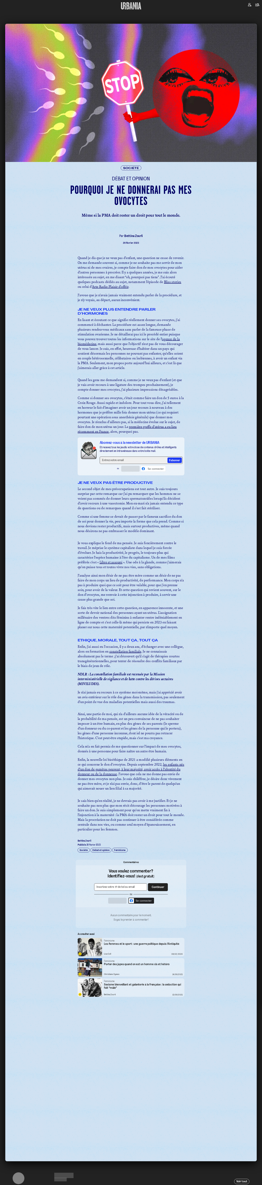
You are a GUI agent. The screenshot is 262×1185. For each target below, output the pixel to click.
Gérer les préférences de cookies (131, 630)
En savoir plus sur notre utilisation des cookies (131, 634)
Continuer (153, 586)
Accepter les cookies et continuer (131, 623)
